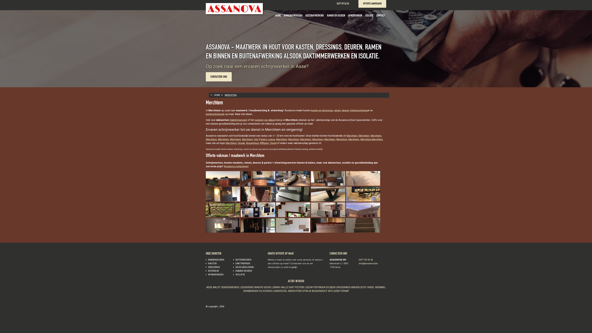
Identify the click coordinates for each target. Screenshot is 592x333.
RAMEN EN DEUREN (336, 15)
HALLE (285, 287)
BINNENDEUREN (216, 259)
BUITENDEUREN (243, 259)
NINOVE (259, 287)
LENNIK (276, 287)
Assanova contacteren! (236, 166)
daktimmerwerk (238, 120)
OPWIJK (307, 291)
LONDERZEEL (280, 291)
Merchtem (351, 135)
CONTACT (380, 15)
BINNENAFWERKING (293, 15)
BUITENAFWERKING (315, 15)
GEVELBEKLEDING (245, 267)
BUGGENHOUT (320, 291)
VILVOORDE (266, 291)
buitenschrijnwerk (215, 114)
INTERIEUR (213, 270)
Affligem (264, 143)
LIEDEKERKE (247, 287)
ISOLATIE (369, 15)
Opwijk (241, 143)
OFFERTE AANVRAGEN (372, 3)
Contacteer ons (218, 77)
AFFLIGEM (334, 291)
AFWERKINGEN (355, 15)
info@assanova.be (368, 263)
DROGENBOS (343, 287)
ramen (337, 110)
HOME (278, 15)
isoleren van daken (265, 120)
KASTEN (212, 263)
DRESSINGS (214, 267)
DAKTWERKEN (243, 263)
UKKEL (371, 287)
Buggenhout (252, 143)
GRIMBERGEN (251, 291)
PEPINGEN (319, 287)
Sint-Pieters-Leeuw (264, 139)
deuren (345, 110)
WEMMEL (380, 287)
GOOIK (267, 287)
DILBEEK (331, 287)
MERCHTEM (230, 95)
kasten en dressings (322, 110)
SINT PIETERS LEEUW (301, 287)
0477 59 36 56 (343, 3)
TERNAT (344, 291)
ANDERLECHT (359, 287)
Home (217, 95)
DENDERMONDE (230, 287)
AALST (217, 287)
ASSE (209, 287)
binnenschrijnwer (359, 110)
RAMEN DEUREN (244, 270)
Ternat (273, 143)
